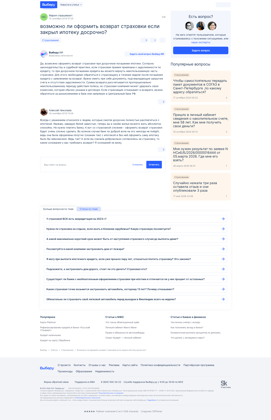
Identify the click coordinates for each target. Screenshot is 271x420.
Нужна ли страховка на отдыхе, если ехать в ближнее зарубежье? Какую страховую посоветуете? (108, 228)
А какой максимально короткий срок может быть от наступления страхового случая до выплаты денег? (112, 238)
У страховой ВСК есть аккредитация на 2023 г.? (76, 218)
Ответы (54, 350)
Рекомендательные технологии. (88, 398)
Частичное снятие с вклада (185, 322)
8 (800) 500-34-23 (111, 382)
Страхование (50, 40)
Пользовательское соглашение (110, 393)
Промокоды (65, 371)
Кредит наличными (50, 335)
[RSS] (66, 411)
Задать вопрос (201, 50)
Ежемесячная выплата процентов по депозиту (196, 332)
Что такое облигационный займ (122, 322)
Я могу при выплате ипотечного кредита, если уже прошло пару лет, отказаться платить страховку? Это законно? (118, 259)
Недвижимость (104, 371)
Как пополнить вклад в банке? (187, 327)
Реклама (114, 365)
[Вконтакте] (41, 411)
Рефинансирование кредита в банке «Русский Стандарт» (65, 328)
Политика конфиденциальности (160, 365)
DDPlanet (157, 411)
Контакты (79, 365)
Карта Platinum (48, 322)
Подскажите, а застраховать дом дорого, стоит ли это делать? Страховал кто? (96, 269)
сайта (134, 365)
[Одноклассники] (47, 411)
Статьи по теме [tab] (89, 208)
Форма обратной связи (56, 382)
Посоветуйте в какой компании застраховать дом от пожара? (85, 249)
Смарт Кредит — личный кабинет (123, 337)
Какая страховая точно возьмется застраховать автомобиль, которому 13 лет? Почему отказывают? (110, 289)
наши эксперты (200, 42)
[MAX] (54, 411)
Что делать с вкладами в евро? (188, 337)
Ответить (154, 164)
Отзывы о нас (97, 365)
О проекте (64, 365)
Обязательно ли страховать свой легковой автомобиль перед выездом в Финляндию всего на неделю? (111, 299)
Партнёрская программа (198, 365)
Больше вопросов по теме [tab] (58, 208)
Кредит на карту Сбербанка (55, 340)
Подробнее (151, 400)
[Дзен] (60, 411)
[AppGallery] (225, 411)
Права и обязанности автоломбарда (124, 332)
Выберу (43, 350)
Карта (126, 365)
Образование (84, 371)
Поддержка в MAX (85, 382)
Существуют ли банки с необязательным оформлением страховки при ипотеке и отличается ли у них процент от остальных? (125, 279)
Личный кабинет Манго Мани (120, 327)
